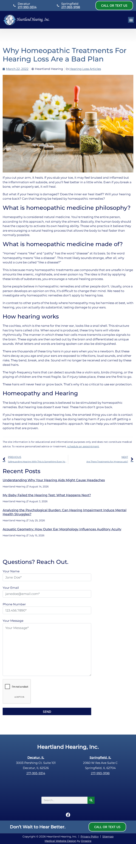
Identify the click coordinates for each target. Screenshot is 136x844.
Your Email (11, 587)
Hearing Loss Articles (85, 69)
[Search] (91, 800)
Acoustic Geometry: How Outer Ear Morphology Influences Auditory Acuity (62, 529)
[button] (131, 20)
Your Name (11, 571)
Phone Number (14, 604)
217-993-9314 (27, 7)
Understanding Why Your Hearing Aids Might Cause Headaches (54, 480)
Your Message (13, 620)
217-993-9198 (70, 7)
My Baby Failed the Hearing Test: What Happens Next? (47, 495)
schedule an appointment (83, 446)
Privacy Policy (90, 836)
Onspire (86, 841)
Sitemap (108, 836)
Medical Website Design (60, 841)
